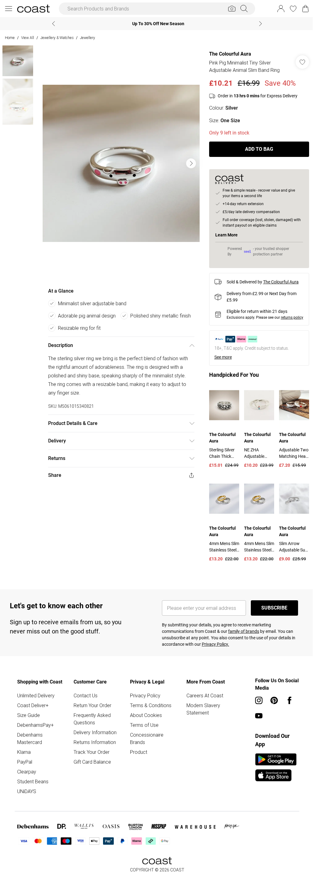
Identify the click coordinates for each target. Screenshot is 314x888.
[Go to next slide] (189, 163)
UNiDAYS (26, 795)
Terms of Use (142, 729)
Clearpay (26, 776)
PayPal (24, 766)
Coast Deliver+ (32, 709)
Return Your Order (91, 709)
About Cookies (144, 719)
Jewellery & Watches (57, 37)
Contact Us (85, 699)
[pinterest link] (271, 704)
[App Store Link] (272, 771)
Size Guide (28, 719)
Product (137, 756)
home (10, 37)
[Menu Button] (8, 8)
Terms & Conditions (149, 709)
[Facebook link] (286, 704)
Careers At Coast (202, 699)
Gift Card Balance (91, 766)
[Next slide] (258, 24)
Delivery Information (94, 736)
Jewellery (87, 37)
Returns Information (94, 746)
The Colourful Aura (227, 54)
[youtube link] (255, 719)
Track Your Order (91, 756)
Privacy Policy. (213, 648)
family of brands (241, 635)
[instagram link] (255, 704)
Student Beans (32, 785)
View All (27, 37)
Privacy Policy (143, 699)
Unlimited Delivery (36, 699)
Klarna (24, 756)
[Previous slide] (51, 24)
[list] (119, 163)
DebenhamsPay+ (35, 729)
